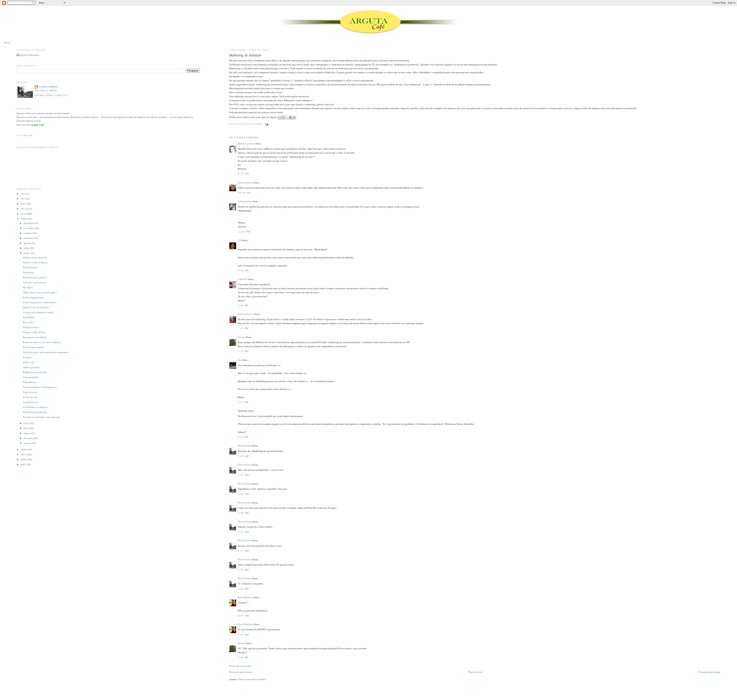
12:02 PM (244, 231)
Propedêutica (29, 382)
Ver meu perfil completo (51, 95)
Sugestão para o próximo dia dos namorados (46, 352)
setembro (29, 238)
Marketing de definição (245, 55)
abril (26, 428)
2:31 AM (243, 531)
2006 (23, 459)
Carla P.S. (243, 279)
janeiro (27, 443)
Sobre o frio (29, 362)
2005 (23, 464)
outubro (28, 233)
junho (27, 253)
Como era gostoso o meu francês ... (41, 302)
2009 (23, 218)
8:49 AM (243, 634)
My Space (28, 287)
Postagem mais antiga (709, 672)
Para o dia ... (29, 322)
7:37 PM (243, 402)
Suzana (241, 337)
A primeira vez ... (31, 402)
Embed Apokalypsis (33, 297)
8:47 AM (243, 615)
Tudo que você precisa (34, 282)
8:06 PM (243, 657)
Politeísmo (28, 272)
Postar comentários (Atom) (252, 679)
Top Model (28, 317)
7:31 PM (243, 351)
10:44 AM (244, 192)
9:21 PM (243, 437)
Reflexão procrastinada (35, 372)
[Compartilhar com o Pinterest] (294, 117)
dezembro (29, 223)
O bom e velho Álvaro (34, 332)
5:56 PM (243, 305)
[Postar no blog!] (283, 117)
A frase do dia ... (31, 397)
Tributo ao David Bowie (35, 262)
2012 (23, 203)
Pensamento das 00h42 (35, 337)
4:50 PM (243, 270)
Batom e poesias (246, 143)
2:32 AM (243, 569)
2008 (23, 449)
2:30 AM (243, 512)
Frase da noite (30, 392)
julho (27, 248)
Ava (240, 360)
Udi (240, 240)
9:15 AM (243, 173)
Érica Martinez (245, 597)
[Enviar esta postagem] (266, 124)
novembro (29, 228)
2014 (23, 193)
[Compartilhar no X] (287, 117)
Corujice (27, 357)
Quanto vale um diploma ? (36, 307)
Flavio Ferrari (245, 445)
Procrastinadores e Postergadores (40, 387)
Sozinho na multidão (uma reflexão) (41, 417)
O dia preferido (30, 377)
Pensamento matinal (33, 347)
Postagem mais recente (241, 672)
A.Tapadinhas (245, 201)
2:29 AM (243, 456)
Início (7, 42)
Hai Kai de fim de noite (35, 257)
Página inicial (475, 672)
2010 (23, 213)
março (27, 433)
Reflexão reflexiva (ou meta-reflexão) (42, 342)
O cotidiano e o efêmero (35, 407)
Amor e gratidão (31, 367)
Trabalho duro (30, 267)
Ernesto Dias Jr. (246, 314)
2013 (23, 198)
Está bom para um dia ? (35, 277)
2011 (23, 208)
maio (26, 423)
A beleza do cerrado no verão (38, 312)
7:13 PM (243, 328)
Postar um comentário (240, 666)
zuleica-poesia (245, 182)
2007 (23, 454)
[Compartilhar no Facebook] (290, 117)
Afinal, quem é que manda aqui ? (40, 292)
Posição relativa (31, 327)
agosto (27, 243)
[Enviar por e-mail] (280, 117)
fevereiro (28, 438)
